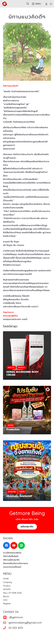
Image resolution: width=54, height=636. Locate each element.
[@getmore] (6, 617)
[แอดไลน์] (21, 545)
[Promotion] (27, 410)
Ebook (6, 596)
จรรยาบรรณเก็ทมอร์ (12, 567)
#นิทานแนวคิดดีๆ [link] (10, 85)
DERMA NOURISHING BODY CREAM (22, 373)
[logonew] (4, 3)
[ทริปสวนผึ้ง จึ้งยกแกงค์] (27, 470)
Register (7, 603)
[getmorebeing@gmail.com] (6, 622)
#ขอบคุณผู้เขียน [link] (10, 315)
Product (6, 585)
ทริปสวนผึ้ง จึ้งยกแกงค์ (19, 496)
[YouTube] (13, 545)
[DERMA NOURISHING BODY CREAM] (27, 355)
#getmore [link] (8, 312)
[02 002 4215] (6, 627)
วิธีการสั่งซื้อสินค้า (11, 556)
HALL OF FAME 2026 (12, 593)
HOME (6, 578)
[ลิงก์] (46, 3)
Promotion (12, 429)
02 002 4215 (16, 627)
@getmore (16, 617)
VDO (5, 600)
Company (7, 582)
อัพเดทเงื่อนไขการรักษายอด (15, 563)
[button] (27, 4)
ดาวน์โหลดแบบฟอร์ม (12, 552)
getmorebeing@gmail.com (25, 622)
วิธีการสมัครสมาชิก (11, 559)
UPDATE (7, 589)
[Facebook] (6, 545)
